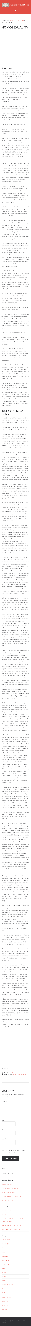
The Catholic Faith (7, 1184)
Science (4, 1280)
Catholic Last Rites (7, 1211)
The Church (5, 1293)
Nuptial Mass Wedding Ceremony (11, 1225)
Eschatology (5, 1256)
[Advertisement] (15, 46)
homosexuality (16, 1074)
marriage (23, 1074)
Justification (5, 1264)
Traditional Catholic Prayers (10, 1188)
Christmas (4, 1248)
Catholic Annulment (7, 1215)
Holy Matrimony (16, 1073)
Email (4, 1129)
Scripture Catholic (15, 5)
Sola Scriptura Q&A (7, 1284)
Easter (4, 1252)
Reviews (4, 1272)
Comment (5, 1101)
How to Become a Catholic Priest (11, 1229)
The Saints (5, 1301)
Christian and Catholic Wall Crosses (12, 1196)
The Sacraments (6, 1297)
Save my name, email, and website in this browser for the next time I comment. (13, 1152)
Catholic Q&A (6, 1244)
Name (4, 1120)
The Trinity (5, 1305)
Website (4, 1139)
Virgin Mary (5, 1309)
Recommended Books (8, 1192)
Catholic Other (6, 1239)
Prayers (4, 1268)
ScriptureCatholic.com (16, 1321)
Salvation (4, 1276)
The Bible (4, 1289)
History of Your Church (8, 1200)
